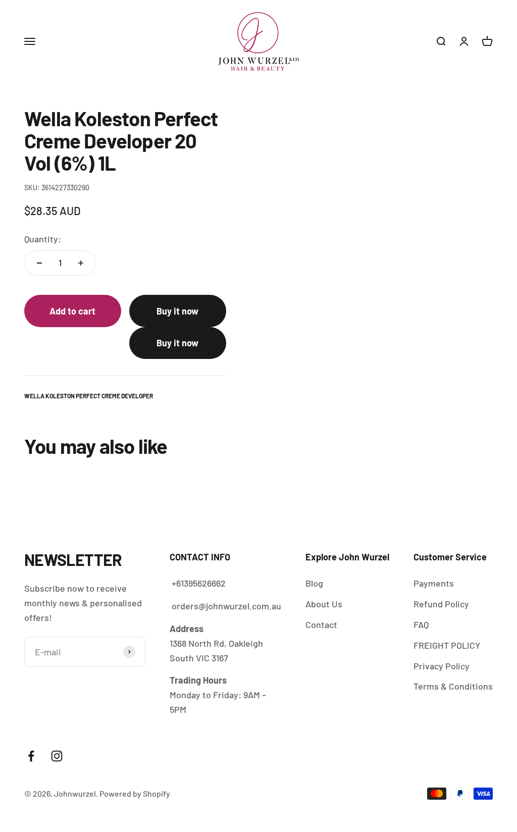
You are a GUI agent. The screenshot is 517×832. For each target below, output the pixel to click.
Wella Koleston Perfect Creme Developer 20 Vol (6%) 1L (329, 792)
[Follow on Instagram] (57, 756)
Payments (433, 583)
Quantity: (42, 238)
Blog (314, 583)
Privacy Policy (441, 665)
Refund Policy (441, 603)
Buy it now (177, 311)
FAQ (421, 624)
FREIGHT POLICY (447, 645)
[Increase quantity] (80, 263)
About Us (323, 603)
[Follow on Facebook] (31, 756)
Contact (321, 624)
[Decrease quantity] (39, 263)
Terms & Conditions (453, 686)
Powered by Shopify (134, 793)
